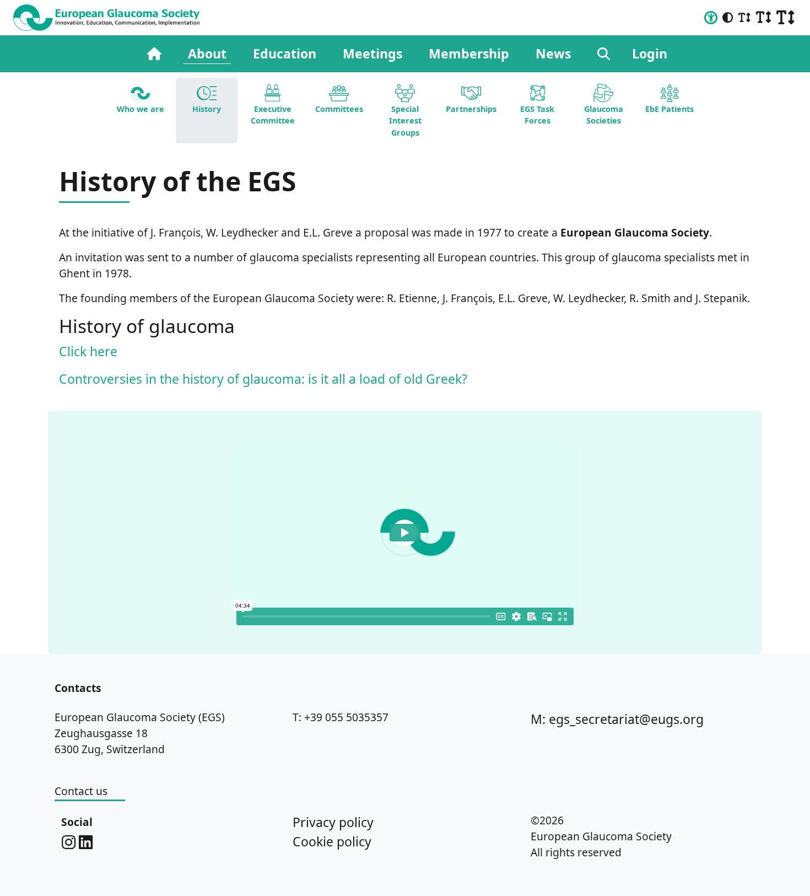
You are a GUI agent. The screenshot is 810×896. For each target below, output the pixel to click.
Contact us (81, 791)
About (207, 53)
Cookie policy (332, 841)
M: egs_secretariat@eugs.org (617, 719)
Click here (88, 351)
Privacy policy (333, 822)
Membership (469, 53)
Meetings (372, 53)
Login (649, 53)
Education (284, 53)
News (553, 53)
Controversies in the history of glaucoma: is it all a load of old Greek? (263, 379)
